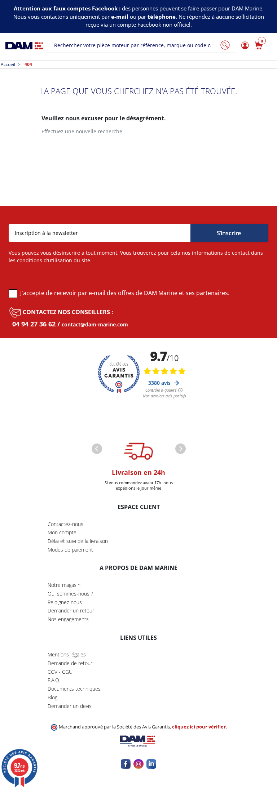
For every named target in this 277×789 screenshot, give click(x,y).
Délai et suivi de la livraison (78, 541)
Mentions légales (67, 654)
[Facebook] (125, 764)
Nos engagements (68, 619)
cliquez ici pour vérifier (199, 727)
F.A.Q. (54, 680)
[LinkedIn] (151, 764)
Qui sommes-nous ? (70, 593)
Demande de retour (70, 663)
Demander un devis (70, 706)
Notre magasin (64, 584)
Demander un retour (71, 610)
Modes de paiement (70, 549)
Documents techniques (74, 688)
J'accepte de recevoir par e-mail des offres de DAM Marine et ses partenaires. (124, 293)
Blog (52, 697)
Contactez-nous (65, 524)
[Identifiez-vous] (244, 45)
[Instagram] (138, 764)
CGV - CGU (60, 671)
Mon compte (62, 532)
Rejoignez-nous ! (66, 602)
